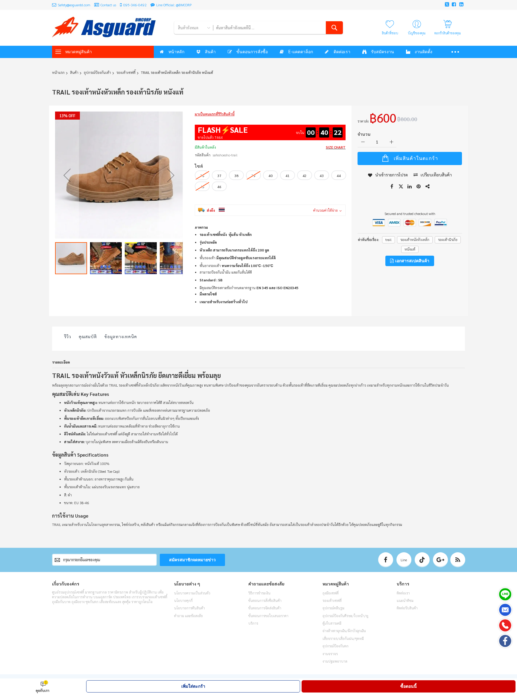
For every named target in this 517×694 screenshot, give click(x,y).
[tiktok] (422, 559)
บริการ (253, 623)
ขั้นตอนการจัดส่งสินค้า (264, 607)
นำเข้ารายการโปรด (391, 174)
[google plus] (440, 559)
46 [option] (219, 186)
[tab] (67, 338)
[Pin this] (419, 187)
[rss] (457, 559)
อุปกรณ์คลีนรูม (333, 607)
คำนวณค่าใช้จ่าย (325, 210)
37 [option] (219, 175)
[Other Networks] (428, 187)
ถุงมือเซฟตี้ (331, 593)
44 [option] (339, 175)
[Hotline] (505, 625)
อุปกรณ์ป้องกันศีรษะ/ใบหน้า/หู (345, 615)
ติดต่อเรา (403, 593)
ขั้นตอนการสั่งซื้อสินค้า (265, 600)
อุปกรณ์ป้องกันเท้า (97, 72)
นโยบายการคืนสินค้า (189, 607)
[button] (67, 175)
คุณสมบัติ (88, 336)
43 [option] (322, 175)
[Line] (505, 594)
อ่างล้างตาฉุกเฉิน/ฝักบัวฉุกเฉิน (344, 630)
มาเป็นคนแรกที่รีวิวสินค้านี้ (215, 114)
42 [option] (304, 175)
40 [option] (270, 175)
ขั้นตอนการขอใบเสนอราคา (268, 615)
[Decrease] (363, 142)
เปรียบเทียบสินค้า (436, 174)
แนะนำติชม (405, 600)
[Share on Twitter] (401, 187)
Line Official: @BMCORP (174, 4)
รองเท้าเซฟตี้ (126, 72)
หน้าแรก (58, 72)
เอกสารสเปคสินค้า (411, 260)
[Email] (505, 610)
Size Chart (336, 147)
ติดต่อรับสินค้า (407, 607)
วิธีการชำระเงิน (259, 593)
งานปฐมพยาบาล (335, 661)
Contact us (108, 4)
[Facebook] (505, 641)
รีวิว (67, 336)
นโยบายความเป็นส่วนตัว (192, 593)
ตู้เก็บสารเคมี (332, 623)
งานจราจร (330, 653)
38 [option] (236, 175)
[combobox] (278, 27)
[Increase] (391, 142)
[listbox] (272, 181)
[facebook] (385, 559)
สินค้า (74, 72)
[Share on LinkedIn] (410, 187)
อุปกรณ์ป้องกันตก (336, 645)
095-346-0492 (135, 4)
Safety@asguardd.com (74, 4)
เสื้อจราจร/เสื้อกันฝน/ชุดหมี (343, 638)
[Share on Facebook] (392, 187)
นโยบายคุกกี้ (183, 600)
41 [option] (287, 175)
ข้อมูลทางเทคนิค (120, 336)
